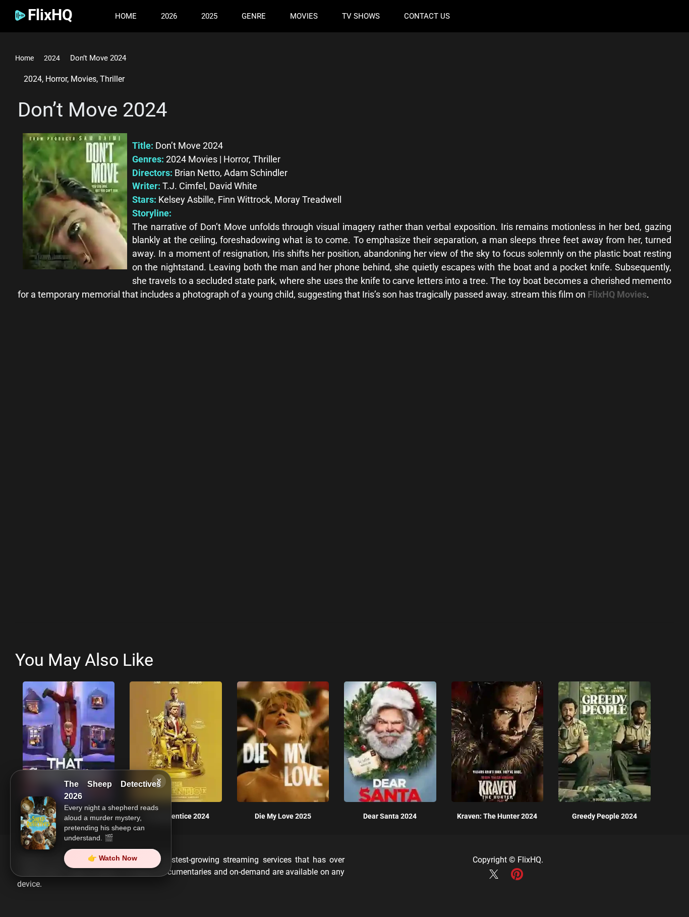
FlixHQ (529, 860)
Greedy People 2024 (604, 816)
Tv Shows (361, 16)
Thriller (112, 79)
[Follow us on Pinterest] (519, 879)
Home (126, 16)
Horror (56, 79)
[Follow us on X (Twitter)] (496, 879)
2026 (169, 16)
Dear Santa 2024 (390, 816)
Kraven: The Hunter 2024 (497, 816)
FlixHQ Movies (617, 294)
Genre (254, 16)
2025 (209, 16)
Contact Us (427, 16)
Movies (304, 16)
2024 (52, 58)
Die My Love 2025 (283, 816)
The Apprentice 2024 (175, 816)
